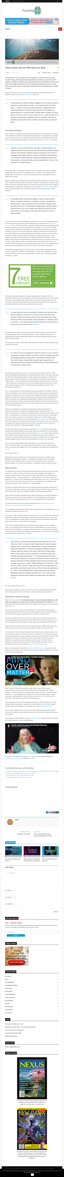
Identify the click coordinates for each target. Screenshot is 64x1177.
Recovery (7, 1003)
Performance (8, 988)
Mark (8, 72)
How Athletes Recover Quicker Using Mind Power (20, 775)
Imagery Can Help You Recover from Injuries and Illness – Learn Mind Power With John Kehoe (33, 771)
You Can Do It (8, 1012)
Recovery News (55, 72)
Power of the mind (10, 997)
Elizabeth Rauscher (46, 706)
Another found (41, 433)
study (25, 533)
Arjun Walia (31, 756)
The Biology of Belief (48, 186)
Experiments (8, 976)
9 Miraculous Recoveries (18, 1)
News (39, 72)
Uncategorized (9, 1009)
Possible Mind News (46, 72)
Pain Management (9, 982)
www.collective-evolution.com (13, 758)
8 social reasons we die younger (13, 1033)
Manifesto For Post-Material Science (37, 644)
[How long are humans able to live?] (13, 851)
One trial (39, 429)
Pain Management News (11, 985)
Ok (32, 1174)
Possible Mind (8, 991)
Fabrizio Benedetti (47, 139)
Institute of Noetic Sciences (35, 648)
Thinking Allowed (36, 718)
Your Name (10, 890)
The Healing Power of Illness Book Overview (19, 777)
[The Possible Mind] (32, 11)
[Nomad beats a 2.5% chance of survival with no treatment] (32, 851)
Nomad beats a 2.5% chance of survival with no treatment (32, 860)
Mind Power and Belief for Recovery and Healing (20, 773)
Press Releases (9, 1000)
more (57, 812)
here (21, 405)
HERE (42, 696)
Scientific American (27, 94)
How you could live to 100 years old (49, 860)
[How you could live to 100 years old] (50, 851)
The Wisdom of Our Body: (23, 834)
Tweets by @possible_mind (12, 1047)
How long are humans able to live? (12, 860)
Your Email (10, 897)
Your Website (11, 904)
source (36, 324)
